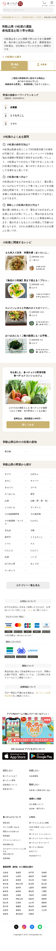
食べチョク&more (36, 847)
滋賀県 (5, 895)
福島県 (31, 876)
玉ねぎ (8, 530)
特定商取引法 (8, 844)
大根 (32, 530)
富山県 (44, 884)
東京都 (8, 451)
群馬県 (18, 880)
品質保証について (10, 785)
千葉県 (44, 880)
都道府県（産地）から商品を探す (18, 867)
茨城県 (44, 876)
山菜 (7, 501)
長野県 (44, 888)
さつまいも (10, 494)
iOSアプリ (33, 851)
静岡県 (18, 891)
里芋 (32, 494)
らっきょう (10, 570)
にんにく (34, 550)
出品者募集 (33, 776)
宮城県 (44, 873)
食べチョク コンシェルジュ (40, 834)
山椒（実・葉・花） (39, 501)
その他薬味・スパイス (14, 522)
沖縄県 (31, 914)
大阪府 (31, 895)
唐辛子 (8, 537)
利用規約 (6, 836)
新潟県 (31, 884)
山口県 (31, 903)
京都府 (18, 895)
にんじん (9, 550)
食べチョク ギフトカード (39, 843)
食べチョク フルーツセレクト (41, 838)
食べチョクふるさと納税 (39, 823)
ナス (32, 543)
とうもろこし (36, 537)
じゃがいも (10, 507)
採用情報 (6, 858)
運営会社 (6, 823)
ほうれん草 (10, 563)
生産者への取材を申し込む (40, 790)
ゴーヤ (33, 487)
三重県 (44, 891)
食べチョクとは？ (10, 776)
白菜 (7, 557)
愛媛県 (18, 906)
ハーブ (33, 557)
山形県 (18, 876)
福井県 (18, 888)
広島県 (18, 903)
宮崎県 (5, 914)
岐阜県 (5, 891)
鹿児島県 (19, 914)
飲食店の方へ (8, 789)
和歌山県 (19, 899)
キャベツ (34, 481)
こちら (29, 610)
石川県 (5, 888)
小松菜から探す (13, 57)
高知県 (31, 906)
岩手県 (31, 873)
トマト (8, 543)
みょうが (34, 563)
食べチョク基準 (9, 780)
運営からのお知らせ (11, 831)
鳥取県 (31, 899)
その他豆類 (35, 514)
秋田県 (5, 876)
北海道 (5, 873)
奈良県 (5, 899)
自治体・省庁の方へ (37, 809)
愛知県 (31, 891)
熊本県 (31, 910)
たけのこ (34, 520)
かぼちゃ (34, 474)
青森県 (18, 873)
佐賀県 (5, 910)
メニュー (52, 5)
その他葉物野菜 (12, 514)
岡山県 (5, 903)
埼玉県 (31, 880)
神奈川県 (19, 884)
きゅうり (9, 487)
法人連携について (36, 804)
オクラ (8, 474)
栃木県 (5, 880)
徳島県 (44, 903)
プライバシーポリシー (12, 840)
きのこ (8, 481)
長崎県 (18, 910)
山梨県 (31, 888)
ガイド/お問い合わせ (11, 827)
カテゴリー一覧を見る (28, 585)
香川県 (5, 906)
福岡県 (44, 906)
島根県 (44, 899)
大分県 (44, 910)
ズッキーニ (35, 507)
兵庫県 (44, 895)
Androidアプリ (35, 856)
